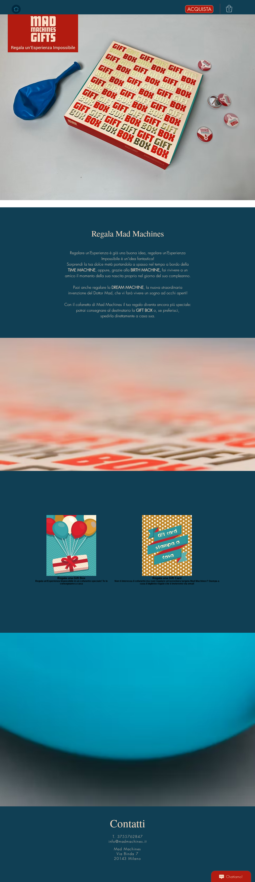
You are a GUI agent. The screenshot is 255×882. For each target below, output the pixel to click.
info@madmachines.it (128, 841)
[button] (229, 8)
